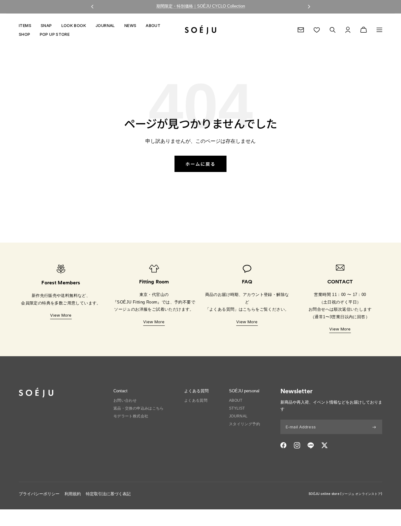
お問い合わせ (125, 400)
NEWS (130, 25)
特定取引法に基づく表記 (108, 493)
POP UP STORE (55, 34)
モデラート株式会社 (130, 416)
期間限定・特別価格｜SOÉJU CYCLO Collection (200, 6)
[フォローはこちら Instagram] (297, 445)
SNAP (46, 25)
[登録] (374, 426)
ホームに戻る (200, 164)
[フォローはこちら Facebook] (284, 445)
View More (60, 315)
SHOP (24, 34)
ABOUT (153, 25)
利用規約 (73, 493)
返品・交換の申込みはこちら (138, 408)
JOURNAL (105, 25)
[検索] (333, 30)
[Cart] (363, 30)
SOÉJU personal (244, 391)
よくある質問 (195, 400)
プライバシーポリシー (39, 493)
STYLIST (237, 408)
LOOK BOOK (73, 25)
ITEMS (25, 25)
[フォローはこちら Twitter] (324, 445)
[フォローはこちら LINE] (310, 445)
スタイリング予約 (244, 424)
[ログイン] (348, 30)
